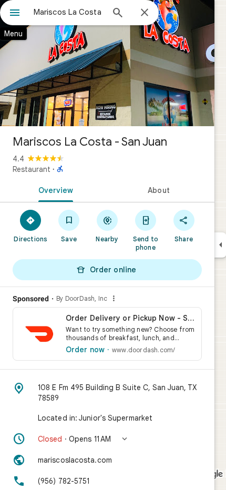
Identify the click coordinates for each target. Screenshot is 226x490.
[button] (107, 439)
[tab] (53, 189)
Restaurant (31, 169)
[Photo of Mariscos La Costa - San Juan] (107, 63)
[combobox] (68, 12)
